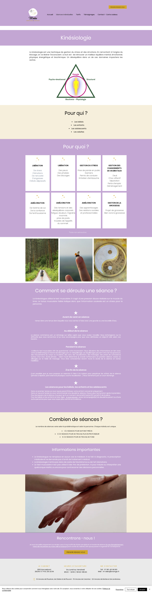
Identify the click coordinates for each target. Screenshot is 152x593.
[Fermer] (149, 589)
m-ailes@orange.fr (111, 571)
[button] (76, 503)
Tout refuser (131, 589)
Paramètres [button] (119, 589)
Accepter (142, 589)
